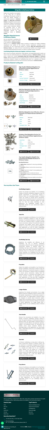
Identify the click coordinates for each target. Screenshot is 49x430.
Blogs (5, 408)
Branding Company (41, 428)
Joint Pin (21, 214)
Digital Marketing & (41, 426)
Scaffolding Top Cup (24, 239)
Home (5, 4)
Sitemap (5, 412)
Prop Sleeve (22, 364)
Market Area (6, 413)
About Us (5, 406)
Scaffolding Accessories (14, 4)
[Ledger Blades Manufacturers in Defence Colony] (10, 299)
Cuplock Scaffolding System (34, 404)
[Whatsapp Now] (2, 423)
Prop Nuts (21, 264)
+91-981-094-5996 (31, 1)
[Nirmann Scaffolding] (14, 1)
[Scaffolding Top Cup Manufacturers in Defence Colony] (10, 249)
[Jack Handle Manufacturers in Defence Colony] (10, 324)
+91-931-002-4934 (18, 418)
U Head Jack (31, 413)
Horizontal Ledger (32, 410)
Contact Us (6, 410)
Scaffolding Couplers (24, 189)
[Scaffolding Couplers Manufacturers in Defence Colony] (10, 199)
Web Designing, (35, 426)
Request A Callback (35, 106)
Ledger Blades (23, 289)
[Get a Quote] (2, 426)
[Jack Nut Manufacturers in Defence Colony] (10, 349)
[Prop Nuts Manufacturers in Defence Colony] (10, 274)
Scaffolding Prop (32, 408)
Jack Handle (22, 314)
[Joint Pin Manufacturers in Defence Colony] (10, 224)
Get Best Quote (24, 106)
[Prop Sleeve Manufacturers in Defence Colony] (10, 374)
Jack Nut (21, 339)
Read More (32, 209)
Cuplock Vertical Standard (34, 406)
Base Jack (31, 412)
